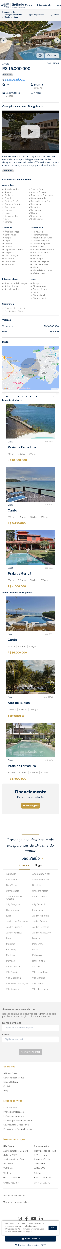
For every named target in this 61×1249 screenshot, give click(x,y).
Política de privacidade (14, 1196)
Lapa (8, 938)
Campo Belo (12, 891)
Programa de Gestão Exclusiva (18, 1129)
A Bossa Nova (10, 1074)
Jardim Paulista (14, 933)
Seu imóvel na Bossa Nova (16, 1125)
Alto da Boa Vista (41, 874)
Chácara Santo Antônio (14, 898)
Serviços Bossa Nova (13, 1078)
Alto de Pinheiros (41, 880)
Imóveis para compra (13, 1116)
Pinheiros (37, 955)
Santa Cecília (13, 967)
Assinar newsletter (30, 1052)
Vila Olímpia (38, 984)
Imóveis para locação (13, 1112)
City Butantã (38, 905)
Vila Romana (12, 989)
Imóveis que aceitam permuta (17, 1121)
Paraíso (36, 950)
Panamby (11, 950)
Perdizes (10, 955)
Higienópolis (12, 910)
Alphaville (11, 874)
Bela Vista (11, 885)
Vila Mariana (38, 978)
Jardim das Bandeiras (17, 921)
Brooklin (36, 885)
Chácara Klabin (40, 891)
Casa (15, 17)
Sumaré (36, 967)
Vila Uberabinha (40, 989)
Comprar (6, 12)
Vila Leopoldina (40, 972)
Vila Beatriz (12, 972)
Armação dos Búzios (13, 15)
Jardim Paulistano (41, 933)
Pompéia (10, 961)
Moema (36, 938)
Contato (7, 1086)
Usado (7, 17)
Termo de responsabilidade (16, 1202)
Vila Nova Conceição (17, 984)
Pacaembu (37, 944)
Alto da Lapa (12, 880)
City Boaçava (13, 905)
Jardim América (40, 916)
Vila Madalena (13, 978)
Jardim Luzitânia (40, 927)
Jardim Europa (39, 921)
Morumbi (10, 944)
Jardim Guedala (14, 927)
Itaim (8, 916)
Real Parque (38, 961)
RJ (14, 12)
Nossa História (10, 1082)
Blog (5, 1091)
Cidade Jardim (39, 897)
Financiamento (10, 1108)
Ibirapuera (37, 910)
